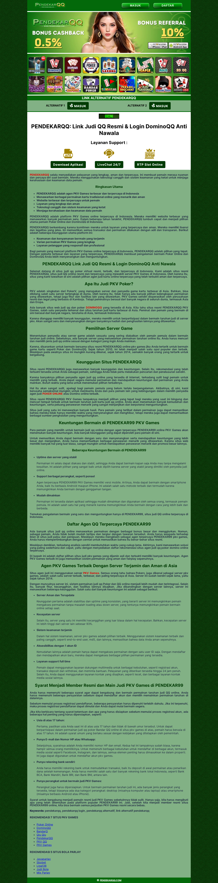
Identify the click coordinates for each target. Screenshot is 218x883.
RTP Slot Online (150, 164)
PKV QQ (42, 841)
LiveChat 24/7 (109, 164)
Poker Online (45, 824)
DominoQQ (44, 828)
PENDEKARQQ (39, 174)
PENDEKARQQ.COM (110, 880)
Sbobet (41, 862)
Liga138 (41, 865)
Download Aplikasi (68, 164)
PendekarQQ (45, 838)
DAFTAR (168, 5)
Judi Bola (43, 869)
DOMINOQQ (94, 307)
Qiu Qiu (41, 834)
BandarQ (42, 831)
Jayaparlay (44, 859)
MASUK (135, 5)
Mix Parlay (43, 872)
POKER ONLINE (52, 393)
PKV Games (91, 573)
